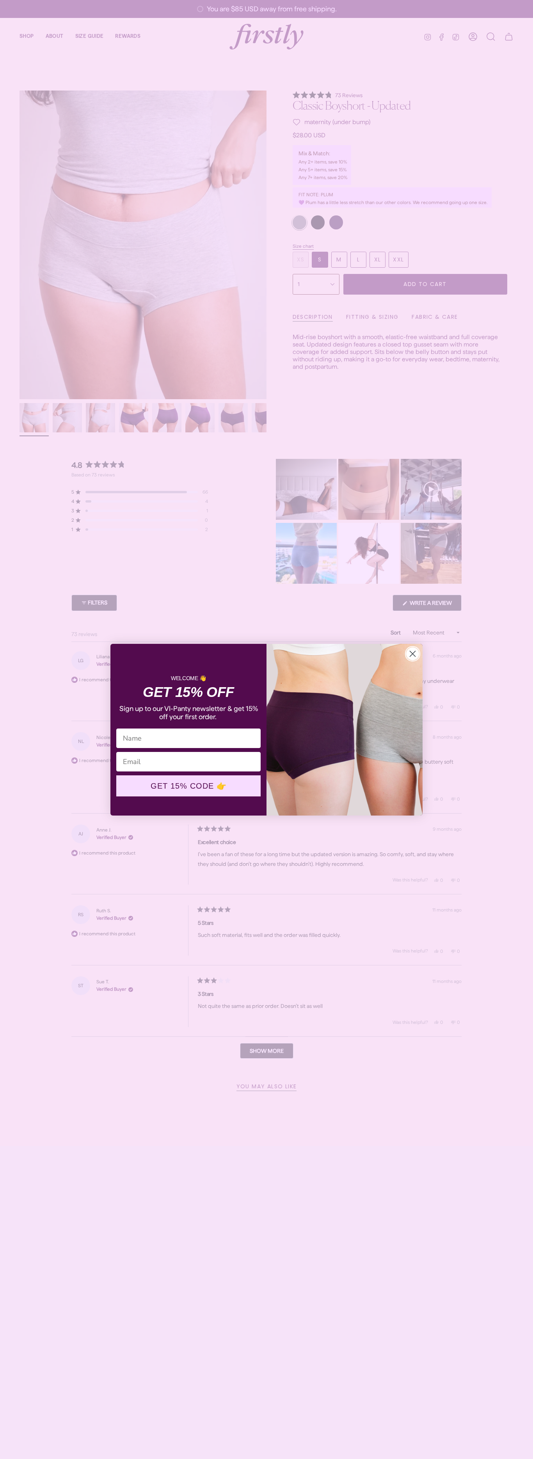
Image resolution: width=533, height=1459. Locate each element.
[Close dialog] (412, 654)
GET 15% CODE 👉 (189, 786)
